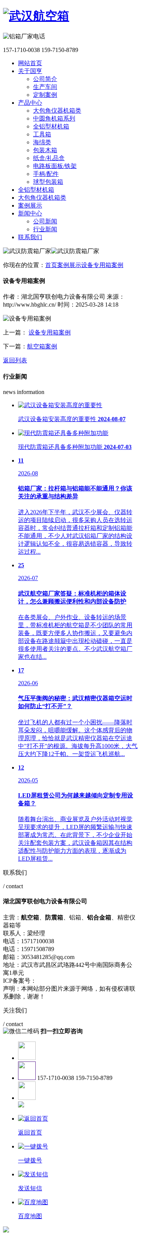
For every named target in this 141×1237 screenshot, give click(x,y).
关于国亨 (30, 71)
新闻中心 (30, 213)
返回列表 (15, 360)
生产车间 (45, 87)
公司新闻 (45, 221)
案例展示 (30, 205)
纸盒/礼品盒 (49, 158)
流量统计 (106, 980)
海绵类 (42, 142)
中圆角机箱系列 (54, 118)
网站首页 (30, 63)
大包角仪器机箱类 (57, 110)
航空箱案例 (42, 346)
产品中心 (30, 102)
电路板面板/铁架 (55, 166)
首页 (51, 265)
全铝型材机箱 (51, 126)
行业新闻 (45, 229)
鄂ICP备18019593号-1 (64, 980)
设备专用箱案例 (102, 265)
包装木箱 (45, 150)
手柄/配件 (46, 174)
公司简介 (45, 79)
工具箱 (42, 134)
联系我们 (30, 237)
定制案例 (45, 95)
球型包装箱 (48, 182)
